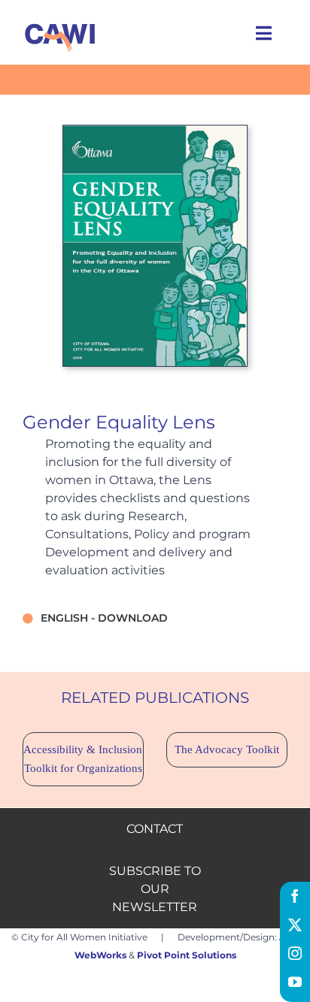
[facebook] (295, 896)
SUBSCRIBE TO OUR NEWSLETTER (155, 889)
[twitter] (295, 924)
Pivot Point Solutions (186, 955)
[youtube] (295, 981)
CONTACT (154, 829)
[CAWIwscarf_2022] (60, 23)
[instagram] (295, 953)
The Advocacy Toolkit (227, 749)
